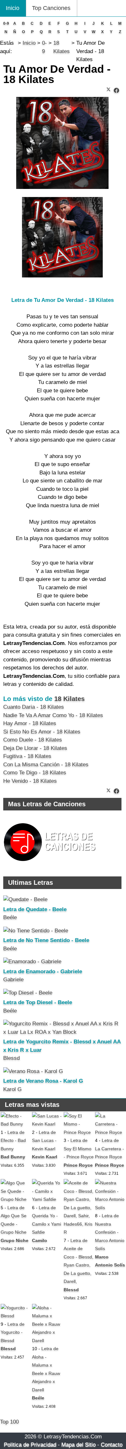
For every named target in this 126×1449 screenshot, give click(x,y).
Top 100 (9, 1422)
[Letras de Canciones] (50, 864)
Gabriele (13, 980)
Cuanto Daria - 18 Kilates (33, 707)
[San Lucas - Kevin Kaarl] (47, 1123)
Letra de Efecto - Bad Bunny (13, 1140)
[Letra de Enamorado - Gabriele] (32, 961)
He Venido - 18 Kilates (30, 781)
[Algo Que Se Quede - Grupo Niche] (16, 1199)
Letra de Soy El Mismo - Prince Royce (79, 1148)
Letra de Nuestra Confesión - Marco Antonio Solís (109, 1232)
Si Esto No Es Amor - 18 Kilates (41, 732)
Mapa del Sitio (78, 1445)
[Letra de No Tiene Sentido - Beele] (35, 931)
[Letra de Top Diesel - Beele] (27, 993)
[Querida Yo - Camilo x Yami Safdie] (47, 1199)
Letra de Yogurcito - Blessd (13, 1332)
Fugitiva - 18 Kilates (27, 756)
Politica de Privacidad (30, 1445)
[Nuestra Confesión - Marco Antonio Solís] (110, 1207)
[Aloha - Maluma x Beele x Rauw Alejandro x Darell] (47, 1340)
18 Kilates (69, 698)
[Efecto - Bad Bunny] (16, 1123)
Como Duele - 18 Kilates (32, 740)
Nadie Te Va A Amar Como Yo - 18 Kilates (53, 715)
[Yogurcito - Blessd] (16, 1315)
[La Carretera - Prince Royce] (110, 1132)
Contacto (111, 1445)
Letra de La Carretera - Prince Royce (109, 1148)
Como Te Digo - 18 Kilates (34, 773)
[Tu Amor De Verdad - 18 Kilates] (116, 91)
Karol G (12, 1089)
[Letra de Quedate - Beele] (25, 899)
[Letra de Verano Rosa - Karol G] (33, 1071)
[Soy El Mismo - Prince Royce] (79, 1132)
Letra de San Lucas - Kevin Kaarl (44, 1140)
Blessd (11, 1058)
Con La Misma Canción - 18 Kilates (46, 765)
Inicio (12, 8)
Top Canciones (51, 8)
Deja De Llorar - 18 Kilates (35, 748)
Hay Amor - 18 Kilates (29, 723)
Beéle (10, 917)
